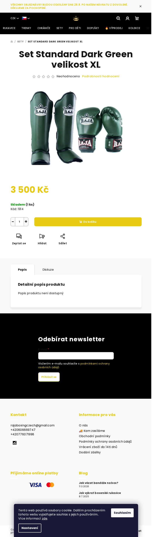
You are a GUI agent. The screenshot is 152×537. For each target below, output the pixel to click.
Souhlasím (122, 513)
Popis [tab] (22, 269)
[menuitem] (9, 28)
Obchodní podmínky (94, 436)
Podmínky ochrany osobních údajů (105, 441)
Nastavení (30, 528)
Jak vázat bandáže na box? (98, 483)
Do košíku (89, 222)
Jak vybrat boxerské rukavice (100, 493)
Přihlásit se (49, 377)
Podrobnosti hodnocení (100, 76)
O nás (83, 425)
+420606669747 (23, 430)
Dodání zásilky (90, 452)
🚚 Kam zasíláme (92, 431)
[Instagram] (15, 442)
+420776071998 (22, 434)
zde (44, 518)
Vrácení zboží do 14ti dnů (98, 447)
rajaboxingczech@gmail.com (33, 425)
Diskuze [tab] (48, 269)
